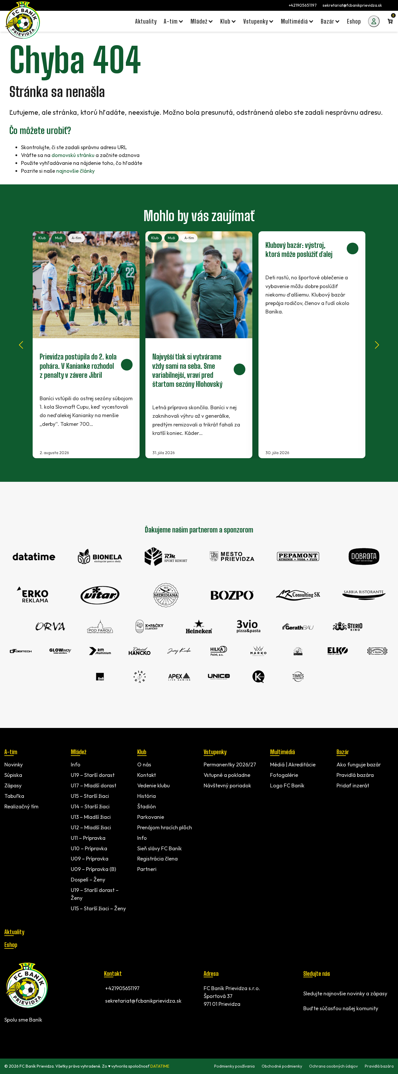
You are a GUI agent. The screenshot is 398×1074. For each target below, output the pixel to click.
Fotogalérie (284, 775)
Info (75, 764)
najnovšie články (75, 170)
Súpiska (13, 775)
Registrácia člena (157, 858)
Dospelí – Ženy (88, 879)
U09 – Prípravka (89, 858)
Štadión (146, 806)
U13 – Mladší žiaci (91, 817)
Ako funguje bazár (359, 764)
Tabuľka (14, 796)
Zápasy (13, 785)
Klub (42, 238)
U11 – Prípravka (88, 838)
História (146, 796)
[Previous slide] (21, 345)
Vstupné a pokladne (227, 775)
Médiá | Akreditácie (293, 764)
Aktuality (14, 931)
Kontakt (146, 775)
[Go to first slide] (377, 345)
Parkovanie (150, 817)
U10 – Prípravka (89, 848)
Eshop (10, 944)
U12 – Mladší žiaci (91, 827)
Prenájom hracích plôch (164, 827)
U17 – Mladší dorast (93, 785)
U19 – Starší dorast (93, 775)
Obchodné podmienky (282, 1066)
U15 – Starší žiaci (90, 796)
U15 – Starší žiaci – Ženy (98, 908)
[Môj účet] (374, 21)
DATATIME (159, 1066)
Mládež (78, 751)
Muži (58, 238)
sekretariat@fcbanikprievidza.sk (352, 5)
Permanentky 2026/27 (230, 764)
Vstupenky (215, 751)
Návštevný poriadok (227, 785)
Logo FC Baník (287, 785)
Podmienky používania (234, 1066)
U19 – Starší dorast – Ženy (95, 894)
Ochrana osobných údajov (333, 1066)
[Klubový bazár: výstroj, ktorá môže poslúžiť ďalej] (311, 344)
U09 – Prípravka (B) (93, 869)
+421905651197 (303, 5)
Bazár (343, 751)
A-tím (76, 238)
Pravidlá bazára (355, 775)
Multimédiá (282, 751)
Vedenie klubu (153, 785)
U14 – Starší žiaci (90, 806)
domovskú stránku (73, 155)
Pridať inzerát (353, 785)
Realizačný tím (21, 806)
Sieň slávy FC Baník (159, 848)
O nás (144, 764)
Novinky (13, 764)
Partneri (146, 869)
